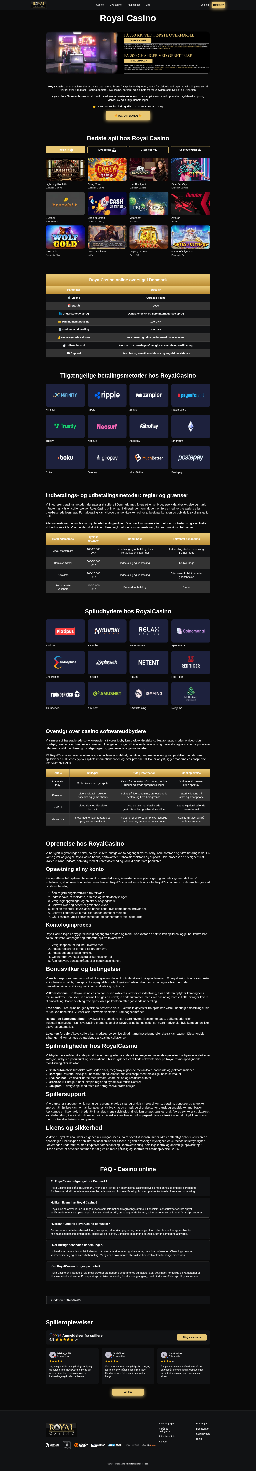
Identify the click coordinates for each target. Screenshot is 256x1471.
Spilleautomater (188, 150)
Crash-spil (146, 150)
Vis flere (128, 1392)
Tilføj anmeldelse (192, 1337)
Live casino (104, 150)
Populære (63, 150)
